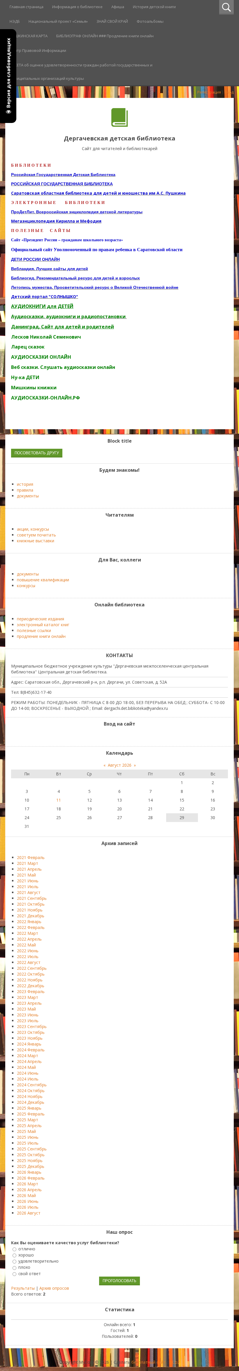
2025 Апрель (29, 1125)
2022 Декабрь (30, 985)
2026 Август (29, 1213)
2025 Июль (27, 1143)
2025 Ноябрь (30, 1160)
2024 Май (26, 1067)
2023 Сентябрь (32, 1026)
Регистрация (209, 92)
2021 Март (27, 863)
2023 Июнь (27, 1015)
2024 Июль (27, 1079)
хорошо (26, 1255)
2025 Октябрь (31, 1154)
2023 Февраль (31, 991)
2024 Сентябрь (32, 1084)
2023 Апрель (29, 1003)
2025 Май (26, 1131)
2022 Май (26, 945)
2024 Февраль (31, 1050)
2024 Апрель (29, 1061)
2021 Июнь (27, 881)
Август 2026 (119, 765)
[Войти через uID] (104, 736)
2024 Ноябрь (30, 1096)
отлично (26, 1249)
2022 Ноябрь (30, 980)
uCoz (175, 1362)
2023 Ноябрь (30, 1038)
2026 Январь (29, 1172)
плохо (24, 1267)
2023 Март (27, 997)
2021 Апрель (29, 869)
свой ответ (29, 1273)
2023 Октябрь (31, 1032)
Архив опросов (54, 1288)
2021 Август (29, 892)
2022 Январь (29, 921)
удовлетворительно (38, 1261)
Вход (229, 92)
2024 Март (27, 1055)
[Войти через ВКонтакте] (114, 736)
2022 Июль (27, 956)
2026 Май (26, 1195)
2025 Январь (29, 1108)
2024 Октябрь (31, 1090)
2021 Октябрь (31, 904)
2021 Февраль (31, 857)
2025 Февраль (31, 1114)
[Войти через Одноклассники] (134, 736)
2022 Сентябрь (32, 968)
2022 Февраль (31, 927)
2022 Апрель (29, 939)
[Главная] (119, 125)
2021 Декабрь (30, 915)
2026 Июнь (27, 1201)
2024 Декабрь (30, 1102)
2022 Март (27, 933)
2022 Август (29, 962)
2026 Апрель (29, 1189)
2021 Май (26, 875)
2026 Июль (27, 1207)
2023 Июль (27, 1020)
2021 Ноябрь (30, 910)
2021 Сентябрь (32, 898)
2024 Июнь (27, 1073)
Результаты (23, 1288)
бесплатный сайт (148, 1362)
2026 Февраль (31, 1178)
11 (58, 800)
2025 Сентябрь (32, 1149)
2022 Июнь (27, 950)
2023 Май (26, 1009)
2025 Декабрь (30, 1166)
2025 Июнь (27, 1137)
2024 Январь (29, 1044)
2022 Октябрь (31, 974)
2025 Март (27, 1119)
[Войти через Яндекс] (124, 736)
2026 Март (27, 1184)
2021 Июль (27, 886)
